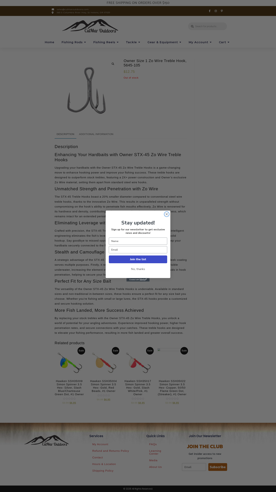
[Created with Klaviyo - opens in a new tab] (138, 279)
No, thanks (138, 269)
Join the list (138, 259)
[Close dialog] (166, 214)
